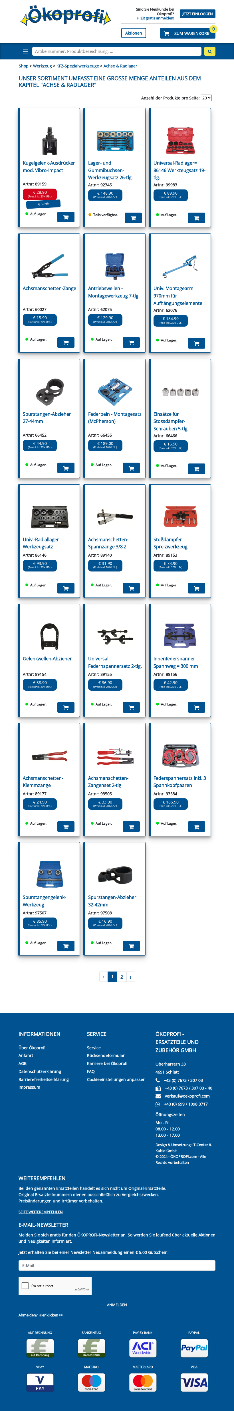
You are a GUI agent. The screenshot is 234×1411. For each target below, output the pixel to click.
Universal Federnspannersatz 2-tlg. (115, 662)
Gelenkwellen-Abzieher (47, 658)
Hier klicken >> (51, 1315)
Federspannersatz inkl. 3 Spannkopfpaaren (180, 782)
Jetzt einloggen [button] (197, 13)
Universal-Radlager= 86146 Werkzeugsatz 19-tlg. (179, 170)
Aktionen (133, 33)
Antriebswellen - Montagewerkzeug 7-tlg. (114, 292)
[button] (187, 33)
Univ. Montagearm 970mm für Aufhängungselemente (178, 295)
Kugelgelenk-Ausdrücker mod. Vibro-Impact (49, 166)
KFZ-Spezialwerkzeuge (78, 66)
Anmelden (117, 1304)
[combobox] (116, 51)
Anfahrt (26, 1055)
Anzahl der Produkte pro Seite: (170, 98)
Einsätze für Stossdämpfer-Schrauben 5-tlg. (171, 421)
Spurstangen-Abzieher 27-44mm (47, 418)
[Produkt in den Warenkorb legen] (65, 217)
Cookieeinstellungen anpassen (116, 1079)
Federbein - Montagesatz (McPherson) (115, 418)
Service (94, 1047)
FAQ (91, 1071)
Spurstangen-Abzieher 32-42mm (112, 901)
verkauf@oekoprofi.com (187, 1096)
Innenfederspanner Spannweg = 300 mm (176, 662)
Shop (24, 66)
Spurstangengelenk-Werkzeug (44, 901)
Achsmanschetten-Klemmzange (43, 782)
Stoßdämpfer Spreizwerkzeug (170, 543)
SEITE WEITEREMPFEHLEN (41, 1211)
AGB (23, 1063)
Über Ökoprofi (32, 1047)
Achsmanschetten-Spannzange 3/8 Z (108, 543)
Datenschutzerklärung (40, 1071)
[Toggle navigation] (25, 51)
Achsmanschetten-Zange (49, 288)
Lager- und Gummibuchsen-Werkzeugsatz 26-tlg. (110, 170)
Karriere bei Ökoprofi (107, 1063)
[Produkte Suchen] (209, 51)
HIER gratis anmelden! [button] (155, 18)
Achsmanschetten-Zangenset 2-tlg (108, 782)
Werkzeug (43, 66)
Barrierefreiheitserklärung (44, 1079)
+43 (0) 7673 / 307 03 (183, 1080)
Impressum (29, 1087)
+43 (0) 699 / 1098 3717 (186, 1104)
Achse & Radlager (120, 66)
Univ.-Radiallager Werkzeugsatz (41, 543)
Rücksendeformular (106, 1055)
